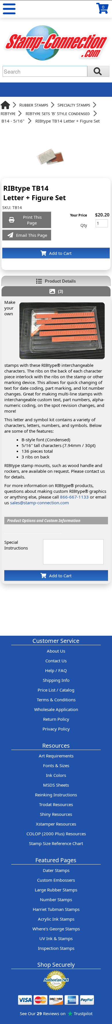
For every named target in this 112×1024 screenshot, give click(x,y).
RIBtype (8, 113)
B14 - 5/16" (12, 121)
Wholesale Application (56, 709)
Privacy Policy (56, 729)
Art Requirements (56, 756)
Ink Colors (56, 775)
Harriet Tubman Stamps (56, 909)
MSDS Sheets (56, 785)
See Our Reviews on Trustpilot (56, 1013)
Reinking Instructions (56, 794)
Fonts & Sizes (56, 765)
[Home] (5, 105)
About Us (56, 651)
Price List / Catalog (56, 690)
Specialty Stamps (73, 105)
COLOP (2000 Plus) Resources (56, 833)
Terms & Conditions (56, 699)
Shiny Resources (56, 814)
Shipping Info (56, 680)
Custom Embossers (56, 880)
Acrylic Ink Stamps (56, 919)
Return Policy (56, 719)
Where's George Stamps (56, 929)
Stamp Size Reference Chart (56, 843)
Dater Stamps (56, 870)
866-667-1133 (74, 497)
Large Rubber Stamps (56, 890)
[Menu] (9, 9)
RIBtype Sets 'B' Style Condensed (58, 113)
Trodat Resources (56, 804)
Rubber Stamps (33, 105)
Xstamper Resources (56, 824)
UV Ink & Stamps (56, 938)
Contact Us (56, 660)
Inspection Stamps (56, 948)
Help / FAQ (56, 670)
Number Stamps (56, 899)
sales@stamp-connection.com (39, 502)
